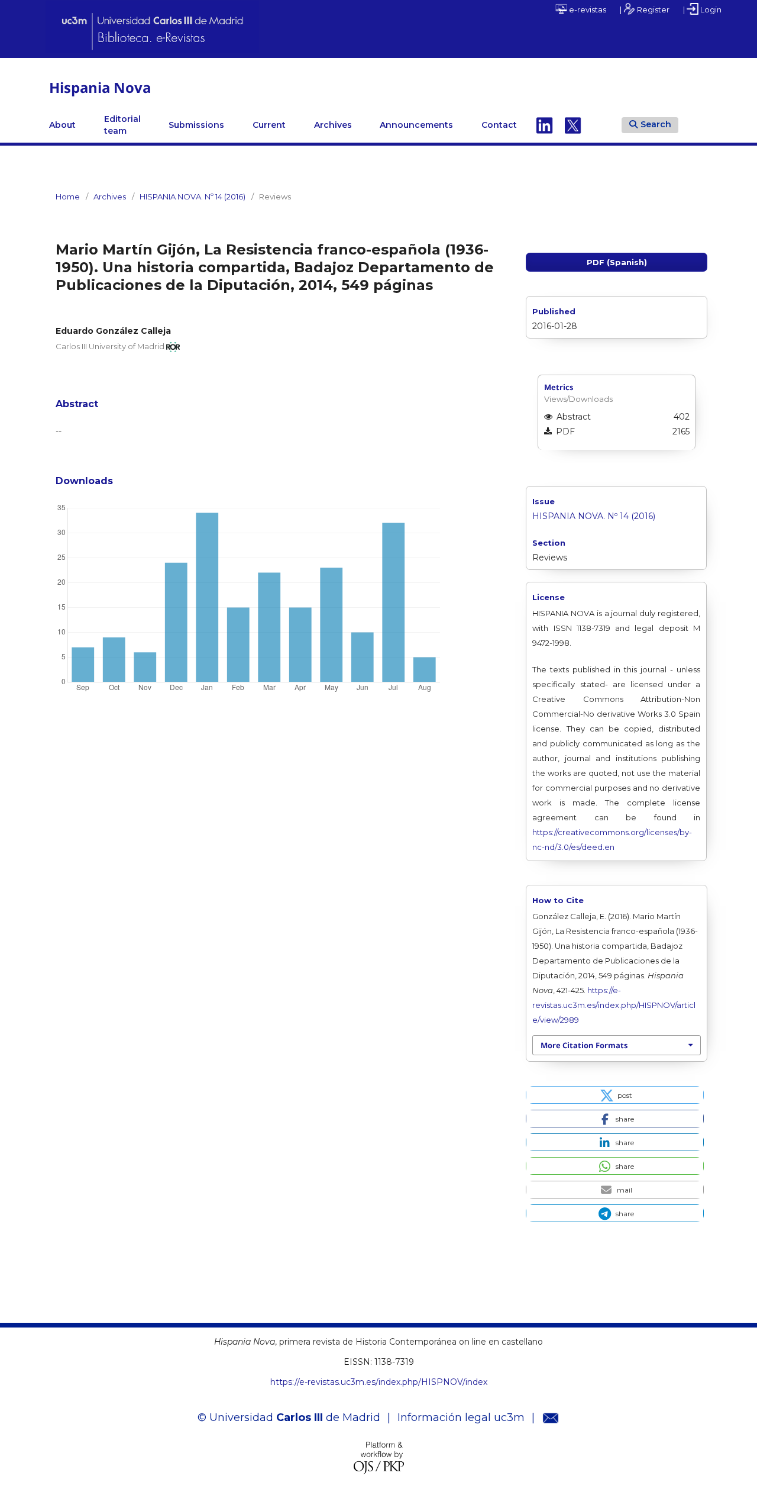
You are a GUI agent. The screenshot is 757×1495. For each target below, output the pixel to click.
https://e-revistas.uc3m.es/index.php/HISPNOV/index (378, 1382)
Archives (333, 125)
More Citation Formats (584, 1045)
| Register (644, 9)
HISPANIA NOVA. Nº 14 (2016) (192, 196)
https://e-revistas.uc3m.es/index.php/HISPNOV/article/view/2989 (613, 1004)
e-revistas (586, 9)
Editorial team (122, 125)
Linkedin (544, 125)
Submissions (196, 125)
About (62, 125)
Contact (499, 125)
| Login (702, 9)
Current (269, 125)
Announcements (416, 125)
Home (68, 196)
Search (655, 124)
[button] (615, 1095)
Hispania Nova (100, 87)
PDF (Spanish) (617, 262)
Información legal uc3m (461, 1417)
